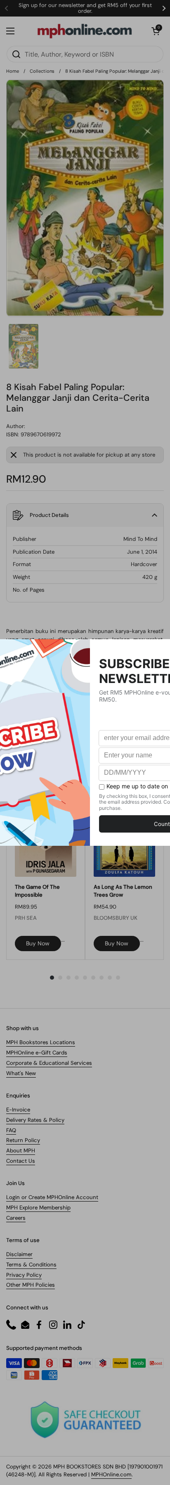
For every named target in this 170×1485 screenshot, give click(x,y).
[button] (155, 31)
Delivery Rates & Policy (35, 1119)
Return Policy (23, 1140)
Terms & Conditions (31, 1264)
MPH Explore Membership (38, 1207)
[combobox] (85, 54)
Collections (42, 71)
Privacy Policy (24, 1274)
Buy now (38, 943)
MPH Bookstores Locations (40, 1042)
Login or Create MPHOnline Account (52, 1197)
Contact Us (20, 1160)
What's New (21, 1073)
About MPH (20, 1150)
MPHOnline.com (111, 1474)
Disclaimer (19, 1254)
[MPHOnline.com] (84, 31)
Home (12, 71)
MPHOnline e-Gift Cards (36, 1052)
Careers (16, 1217)
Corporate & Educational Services (49, 1062)
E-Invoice (18, 1109)
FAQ (11, 1130)
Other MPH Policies (30, 1284)
